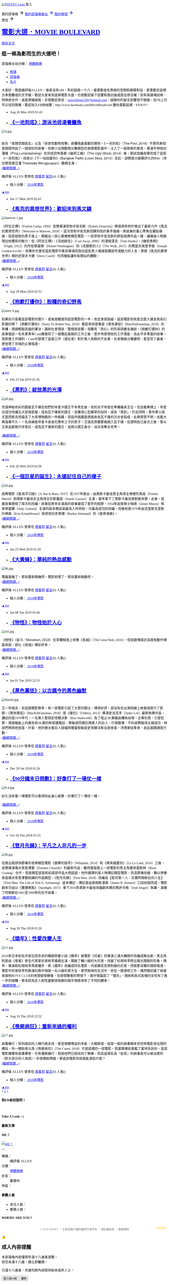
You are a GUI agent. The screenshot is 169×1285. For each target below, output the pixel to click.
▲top (5, 192)
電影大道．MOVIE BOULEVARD (51, 32)
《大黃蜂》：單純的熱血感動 (41, 559)
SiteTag (161, 1227)
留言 (49, 176)
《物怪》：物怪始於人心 (36, 622)
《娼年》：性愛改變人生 (36, 938)
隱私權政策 (107, 1229)
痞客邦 (40, 176)
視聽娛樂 (35, 64)
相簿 (13, 72)
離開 (23, 1278)
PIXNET (53, 1229)
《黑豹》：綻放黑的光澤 (36, 389)
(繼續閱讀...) (10, 168)
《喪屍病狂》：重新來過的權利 (43, 1026)
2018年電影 (35, 184)
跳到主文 (8, 43)
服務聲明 (123, 1229)
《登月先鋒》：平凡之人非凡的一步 (48, 845)
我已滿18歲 (10, 1278)
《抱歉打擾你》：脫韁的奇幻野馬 (46, 301)
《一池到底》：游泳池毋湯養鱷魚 (46, 122)
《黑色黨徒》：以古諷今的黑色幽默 (48, 690)
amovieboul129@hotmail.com (87, 100)
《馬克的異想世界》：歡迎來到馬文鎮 (51, 209)
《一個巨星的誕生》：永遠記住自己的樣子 (55, 476)
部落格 (15, 77)
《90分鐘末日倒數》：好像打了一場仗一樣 (55, 778)
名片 (13, 82)
